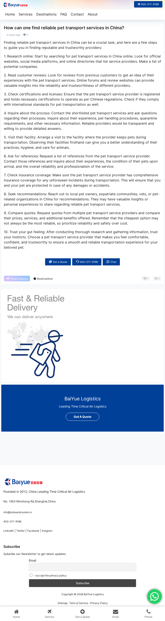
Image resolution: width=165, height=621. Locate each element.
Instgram (47, 530)
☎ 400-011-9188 (148, 4)
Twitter (20, 530)
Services (25, 14)
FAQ (63, 14)
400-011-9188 (88, 261)
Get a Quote (59, 261)
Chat (113, 261)
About (93, 14)
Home (10, 14)
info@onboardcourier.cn (17, 512)
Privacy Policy (99, 603)
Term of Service (78, 603)
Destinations (46, 14)
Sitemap (62, 603)
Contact (77, 14)
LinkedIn (8, 530)
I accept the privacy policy (51, 575)
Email (32, 560)
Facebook (33, 530)
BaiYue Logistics (93, 594)
